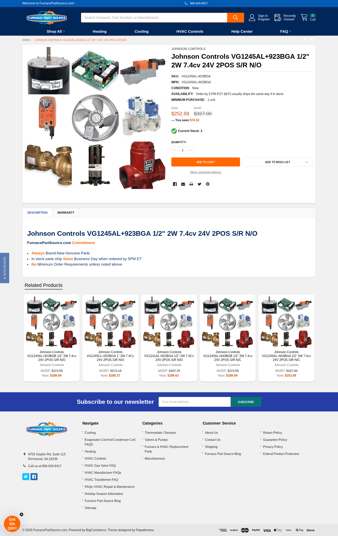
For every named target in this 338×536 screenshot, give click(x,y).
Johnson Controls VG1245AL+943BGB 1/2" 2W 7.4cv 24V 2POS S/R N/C (227, 356)
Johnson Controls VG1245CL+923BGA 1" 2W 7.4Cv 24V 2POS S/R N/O (110, 356)
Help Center (242, 31)
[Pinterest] (207, 184)
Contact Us (212, 439)
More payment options (205, 172)
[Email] (183, 184)
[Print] (191, 184)
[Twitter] (305, 39)
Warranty (65, 212)
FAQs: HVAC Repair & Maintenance (110, 486)
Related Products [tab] (44, 285)
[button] (4, 268)
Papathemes (145, 530)
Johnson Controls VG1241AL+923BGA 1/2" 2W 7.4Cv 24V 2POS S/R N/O (169, 356)
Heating (100, 31)
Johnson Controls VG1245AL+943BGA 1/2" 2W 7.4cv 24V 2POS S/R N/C (286, 356)
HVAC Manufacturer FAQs (103, 472)
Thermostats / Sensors (160, 432)
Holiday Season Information (104, 493)
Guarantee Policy (275, 439)
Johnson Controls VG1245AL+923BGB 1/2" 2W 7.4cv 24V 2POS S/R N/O (51, 356)
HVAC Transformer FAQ (101, 479)
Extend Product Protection (281, 454)
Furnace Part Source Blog (103, 501)
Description (37, 212)
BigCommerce (96, 530)
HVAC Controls (189, 31)
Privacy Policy (273, 446)
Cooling (142, 31)
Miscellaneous (155, 458)
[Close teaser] (21, 514)
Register (264, 19)
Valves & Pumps (156, 439)
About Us (211, 432)
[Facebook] (312, 39)
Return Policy (272, 432)
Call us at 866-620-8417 (45, 466)
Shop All (54, 31)
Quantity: (179, 142)
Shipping (211, 446)
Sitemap (90, 508)
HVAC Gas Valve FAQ (100, 465)
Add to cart (205, 162)
